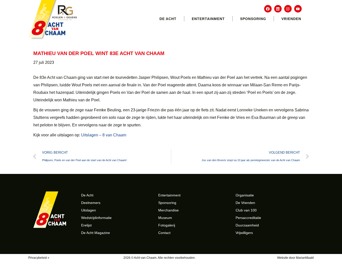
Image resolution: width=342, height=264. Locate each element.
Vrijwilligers (244, 233)
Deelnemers (90, 203)
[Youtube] (298, 9)
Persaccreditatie (248, 218)
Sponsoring (253, 19)
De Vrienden (245, 203)
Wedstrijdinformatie (96, 218)
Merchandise (168, 210)
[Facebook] (268, 9)
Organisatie (245, 195)
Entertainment (208, 19)
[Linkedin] (278, 9)
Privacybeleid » (38, 257)
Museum (165, 218)
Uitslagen (88, 210)
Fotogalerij (166, 225)
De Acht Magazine (95, 233)
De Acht (168, 19)
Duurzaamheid (247, 225)
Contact (164, 233)
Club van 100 (246, 210)
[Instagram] (288, 9)
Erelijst (86, 225)
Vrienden (291, 19)
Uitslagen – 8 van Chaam (103, 135)
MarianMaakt (305, 257)
